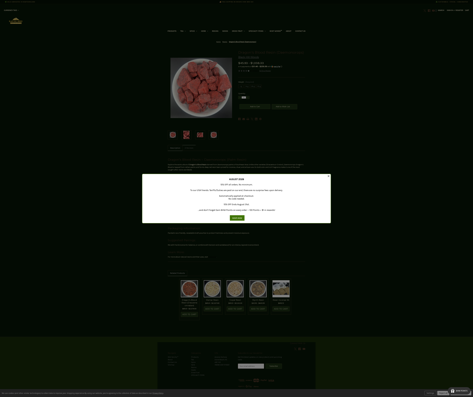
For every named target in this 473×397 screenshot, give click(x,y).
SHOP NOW (237, 218)
